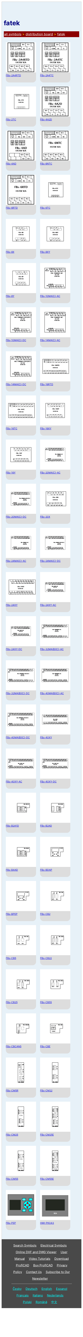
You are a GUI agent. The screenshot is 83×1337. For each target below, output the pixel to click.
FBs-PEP (11, 1222)
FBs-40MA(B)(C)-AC (52, 693)
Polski (27, 1302)
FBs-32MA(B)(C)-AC (52, 649)
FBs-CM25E (47, 1134)
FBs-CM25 (12, 1134)
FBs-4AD (11, 163)
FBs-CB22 (46, 958)
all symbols (12, 34)
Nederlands (55, 1295)
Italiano (38, 1295)
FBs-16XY (45, 428)
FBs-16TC (11, 428)
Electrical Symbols (53, 1245)
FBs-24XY (12, 605)
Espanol (61, 1289)
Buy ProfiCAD (43, 1265)
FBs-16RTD (46, 384)
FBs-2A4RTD (13, 75)
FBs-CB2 (45, 913)
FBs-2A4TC (47, 75)
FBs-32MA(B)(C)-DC (18, 693)
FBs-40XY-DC (48, 781)
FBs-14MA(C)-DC (16, 384)
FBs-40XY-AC (14, 781)
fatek (61, 34)
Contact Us (34, 1272)
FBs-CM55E (47, 1178)
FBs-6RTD (12, 207)
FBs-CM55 (12, 1178)
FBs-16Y (11, 472)
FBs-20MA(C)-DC (16, 516)
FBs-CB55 (46, 1002)
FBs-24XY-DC (14, 649)
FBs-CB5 (11, 958)
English (47, 1289)
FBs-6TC (45, 207)
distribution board (39, 34)
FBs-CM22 (46, 1090)
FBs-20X (45, 516)
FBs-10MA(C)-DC (16, 340)
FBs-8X (10, 251)
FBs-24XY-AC (48, 605)
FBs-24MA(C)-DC (50, 560)
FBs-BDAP (46, 869)
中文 (54, 1302)
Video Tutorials (39, 1259)
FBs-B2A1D (12, 825)
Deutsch (31, 1289)
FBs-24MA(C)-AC (16, 560)
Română (41, 1302)
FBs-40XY (46, 737)
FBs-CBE (45, 1046)
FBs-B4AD (12, 869)
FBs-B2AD (46, 825)
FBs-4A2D (46, 119)
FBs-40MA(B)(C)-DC (18, 737)
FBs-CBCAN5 (13, 1046)
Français (23, 1295)
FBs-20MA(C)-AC (50, 472)
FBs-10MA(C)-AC (50, 296)
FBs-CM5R (12, 1090)
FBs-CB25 (12, 1002)
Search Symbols (24, 1245)
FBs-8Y (10, 296)
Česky (17, 1289)
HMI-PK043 (47, 1222)
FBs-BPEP (12, 913)
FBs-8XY (45, 251)
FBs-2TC (11, 119)
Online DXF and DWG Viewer (36, 1252)
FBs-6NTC (46, 163)
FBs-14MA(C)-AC (50, 340)
